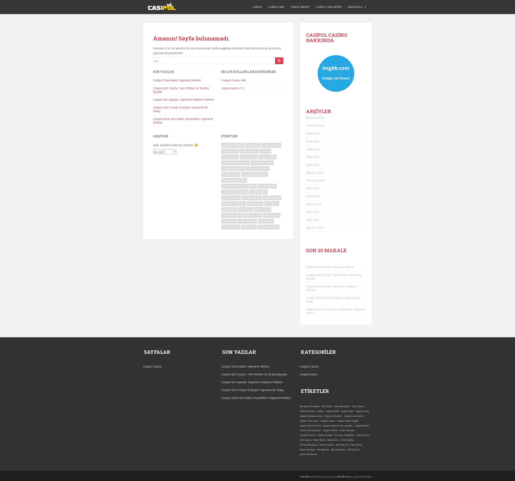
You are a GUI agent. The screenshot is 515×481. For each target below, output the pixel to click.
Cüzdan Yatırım (252, 197)
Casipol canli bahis (233, 168)
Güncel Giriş (255, 203)
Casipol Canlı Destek (329, 7)
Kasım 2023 (313, 204)
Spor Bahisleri (231, 227)
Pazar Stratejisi (247, 221)
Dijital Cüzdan (272, 197)
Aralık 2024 (313, 149)
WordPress (343, 476)
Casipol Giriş (276, 7)
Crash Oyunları (231, 197)
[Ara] (279, 60)
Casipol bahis (267, 157)
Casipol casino (231, 174)
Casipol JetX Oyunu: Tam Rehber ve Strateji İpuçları (181, 90)
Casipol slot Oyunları (234, 192)
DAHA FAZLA (355, 7)
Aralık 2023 (313, 196)
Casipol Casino (230, 80)
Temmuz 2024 (315, 180)
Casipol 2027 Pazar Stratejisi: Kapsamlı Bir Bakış (180, 109)
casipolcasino (230, 88)
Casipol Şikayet (300, 7)
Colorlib (304, 476)
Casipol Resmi (267, 186)
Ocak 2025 (313, 141)
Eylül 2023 (312, 220)
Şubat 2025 (313, 133)
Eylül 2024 (312, 165)
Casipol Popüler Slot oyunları (239, 186)
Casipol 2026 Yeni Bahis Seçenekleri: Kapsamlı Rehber (183, 120)
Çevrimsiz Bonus (268, 227)
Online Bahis (262, 209)
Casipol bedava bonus (235, 162)
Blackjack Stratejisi (233, 145)
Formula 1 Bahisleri (234, 203)
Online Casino (253, 215)
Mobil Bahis (229, 209)
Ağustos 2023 (315, 227)
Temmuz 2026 (315, 125)
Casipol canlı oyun (258, 168)
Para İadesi (229, 221)
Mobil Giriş (246, 209)
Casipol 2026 (230, 157)
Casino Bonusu (249, 151)
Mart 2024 (312, 188)
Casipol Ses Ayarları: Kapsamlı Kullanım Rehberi (183, 99)
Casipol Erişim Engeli (254, 174)
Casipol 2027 (248, 157)
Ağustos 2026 (315, 118)
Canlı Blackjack (271, 145)
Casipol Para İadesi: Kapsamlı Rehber (177, 80)
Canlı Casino (230, 151)
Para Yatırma (271, 215)
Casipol (257, 7)
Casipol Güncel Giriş (234, 180)
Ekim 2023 (312, 212)
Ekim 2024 (312, 157)
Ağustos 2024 (315, 172)
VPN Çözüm (248, 227)
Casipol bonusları (262, 162)
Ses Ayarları (266, 221)
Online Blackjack (232, 215)
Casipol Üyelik (258, 192)
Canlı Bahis (253, 145)
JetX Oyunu (272, 203)
